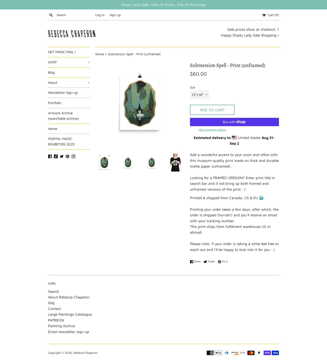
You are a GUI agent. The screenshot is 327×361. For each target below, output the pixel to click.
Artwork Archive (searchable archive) (63, 115)
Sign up (115, 15)
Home (52, 129)
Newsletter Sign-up (63, 93)
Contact (54, 309)
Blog (51, 72)
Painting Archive (61, 326)
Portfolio (54, 103)
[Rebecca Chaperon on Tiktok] (56, 156)
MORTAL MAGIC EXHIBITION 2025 (61, 141)
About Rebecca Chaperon (69, 297)
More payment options (212, 129)
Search (53, 291)
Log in (99, 15)
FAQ (51, 303)
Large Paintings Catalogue (70, 314)
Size (192, 87)
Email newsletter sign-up (68, 332)
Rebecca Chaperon (85, 352)
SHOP (69, 62)
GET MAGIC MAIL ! (62, 52)
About (69, 83)
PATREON (56, 320)
